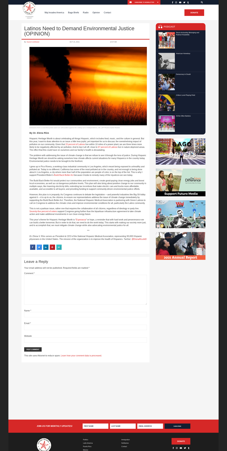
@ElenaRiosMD (139, 239)
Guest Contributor (33, 42)
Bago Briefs (73, 12)
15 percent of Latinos (75, 144)
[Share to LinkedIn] (45, 249)
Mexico (85, 450)
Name (27, 311)
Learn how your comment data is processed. (81, 355)
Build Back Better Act (64, 175)
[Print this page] (59, 249)
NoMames (125, 443)
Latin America (88, 443)
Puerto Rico (87, 446)
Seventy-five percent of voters (43, 211)
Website (28, 336)
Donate (194, 13)
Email (27, 323)
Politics (85, 440)
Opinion (96, 12)
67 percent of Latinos (107, 147)
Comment (29, 273)
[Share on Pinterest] (52, 249)
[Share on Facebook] (32, 249)
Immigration (125, 440)
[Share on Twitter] (39, 249)
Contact (107, 12)
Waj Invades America (54, 12)
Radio (86, 12)
